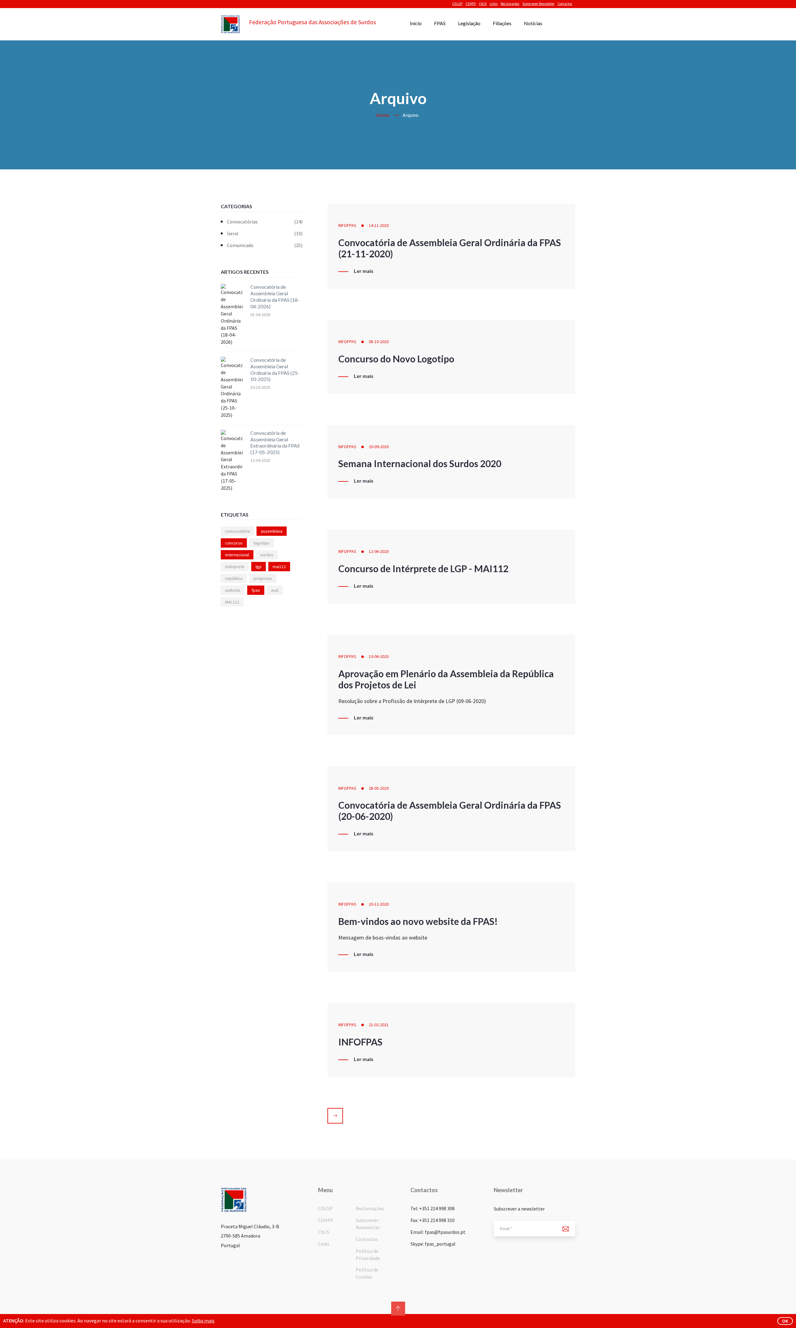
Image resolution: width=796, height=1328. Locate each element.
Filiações (502, 23)
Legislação (469, 23)
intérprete (234, 566)
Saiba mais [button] (203, 1320)
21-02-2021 (379, 1024)
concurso (234, 543)
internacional (237, 555)
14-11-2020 (379, 225)
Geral (265, 233)
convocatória (237, 531)
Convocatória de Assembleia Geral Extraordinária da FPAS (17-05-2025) (275, 442)
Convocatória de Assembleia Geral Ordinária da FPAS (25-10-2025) (274, 369)
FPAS (440, 23)
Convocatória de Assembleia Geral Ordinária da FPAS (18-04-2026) (274, 296)
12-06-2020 (379, 551)
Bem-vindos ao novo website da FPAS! (418, 921)
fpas (256, 590)
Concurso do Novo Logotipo (396, 358)
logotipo (262, 543)
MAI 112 (232, 602)
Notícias (533, 23)
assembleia (271, 531)
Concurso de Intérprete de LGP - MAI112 (423, 568)
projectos (263, 578)
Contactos (565, 4)
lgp (258, 566)
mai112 (279, 566)
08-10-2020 (379, 341)
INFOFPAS (347, 225)
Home (382, 115)
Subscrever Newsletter (538, 4)
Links (493, 4)
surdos (266, 555)
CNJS (483, 4)
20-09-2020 (379, 446)
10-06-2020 (379, 656)
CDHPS (470, 4)
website (232, 590)
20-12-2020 (379, 904)
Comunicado (265, 245)
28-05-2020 (379, 788)
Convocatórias (265, 221)
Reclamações (510, 4)
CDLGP (457, 4)
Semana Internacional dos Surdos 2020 (419, 463)
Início (416, 23)
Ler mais (363, 271)
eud (274, 590)
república (234, 578)
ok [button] (785, 1321)
